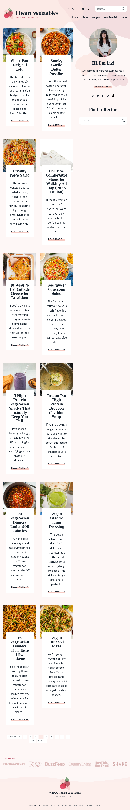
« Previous (14, 737)
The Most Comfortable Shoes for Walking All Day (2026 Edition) (56, 181)
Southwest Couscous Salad (57, 290)
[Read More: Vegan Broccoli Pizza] (56, 621)
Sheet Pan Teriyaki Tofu (19, 65)
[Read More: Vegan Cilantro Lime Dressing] (56, 498)
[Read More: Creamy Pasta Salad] (19, 155)
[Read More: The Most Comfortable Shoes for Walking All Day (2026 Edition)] (56, 155)
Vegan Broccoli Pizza (56, 642)
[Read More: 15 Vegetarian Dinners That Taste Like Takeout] (19, 621)
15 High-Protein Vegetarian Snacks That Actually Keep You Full (19, 408)
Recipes (96, 17)
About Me (67, 805)
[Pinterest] (73, 9)
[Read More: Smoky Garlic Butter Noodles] (56, 44)
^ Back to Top (33, 805)
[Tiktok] (113, 96)
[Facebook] (78, 9)
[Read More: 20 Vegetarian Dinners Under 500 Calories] (19, 498)
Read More (18, 121)
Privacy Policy (94, 805)
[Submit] (123, 8)
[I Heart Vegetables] (30, 13)
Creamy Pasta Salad (20, 173)
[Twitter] (83, 9)
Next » (42, 741)
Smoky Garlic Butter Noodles (56, 67)
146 (32, 741)
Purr (70, 796)
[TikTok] (88, 8)
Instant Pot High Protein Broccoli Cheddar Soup (56, 406)
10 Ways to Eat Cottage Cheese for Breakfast (20, 292)
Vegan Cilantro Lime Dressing (56, 520)
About (85, 17)
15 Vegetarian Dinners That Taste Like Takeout (19, 648)
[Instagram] (68, 9)
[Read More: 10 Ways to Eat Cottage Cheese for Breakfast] (19, 269)
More (124, 17)
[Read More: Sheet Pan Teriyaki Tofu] (19, 44)
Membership (111, 17)
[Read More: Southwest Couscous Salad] (56, 269)
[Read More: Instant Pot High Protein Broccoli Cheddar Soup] (56, 379)
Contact (79, 805)
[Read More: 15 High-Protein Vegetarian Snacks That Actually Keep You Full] (19, 379)
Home (75, 17)
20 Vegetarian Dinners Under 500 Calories (19, 522)
